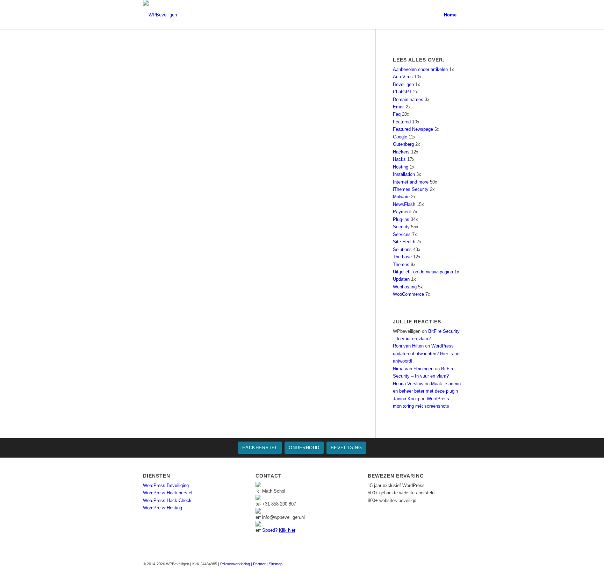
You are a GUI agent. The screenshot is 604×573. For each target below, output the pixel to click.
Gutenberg (403, 144)
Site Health (404, 241)
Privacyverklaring (235, 564)
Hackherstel (260, 447)
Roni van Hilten (408, 346)
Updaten (401, 279)
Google (400, 136)
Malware (401, 196)
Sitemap (275, 564)
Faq (397, 114)
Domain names (408, 99)
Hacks (399, 159)
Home (450, 14)
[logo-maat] (160, 15)
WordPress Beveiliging (166, 485)
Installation (404, 174)
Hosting (400, 167)
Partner (259, 564)
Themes (401, 264)
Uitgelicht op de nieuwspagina (423, 271)
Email (398, 106)
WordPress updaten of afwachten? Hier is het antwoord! (427, 353)
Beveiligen (403, 84)
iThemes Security (411, 189)
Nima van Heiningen (413, 368)
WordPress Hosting (162, 507)
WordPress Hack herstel (167, 492)
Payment (402, 211)
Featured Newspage (413, 129)
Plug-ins (401, 219)
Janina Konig (406, 398)
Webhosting (405, 286)
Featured (402, 121)
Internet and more (411, 182)
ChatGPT (402, 91)
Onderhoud (304, 447)
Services (402, 234)
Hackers (401, 152)
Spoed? (278, 530)
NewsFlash (404, 204)
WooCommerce (408, 294)
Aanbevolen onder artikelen (420, 69)
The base (402, 256)
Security (401, 226)
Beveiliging (346, 447)
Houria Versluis (408, 383)
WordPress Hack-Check (167, 500)
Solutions (402, 249)
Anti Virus (403, 76)
